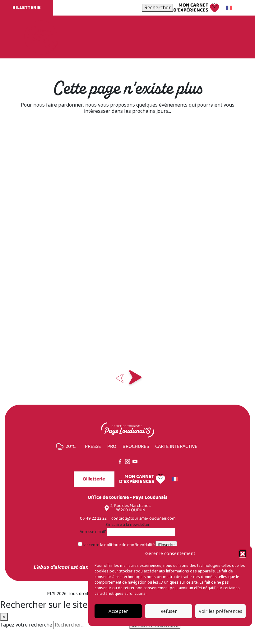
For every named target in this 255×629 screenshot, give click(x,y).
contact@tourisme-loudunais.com (143, 518)
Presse (93, 446)
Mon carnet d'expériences (190, 8)
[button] (242, 553)
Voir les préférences (220, 611)
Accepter (118, 611)
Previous (120, 378)
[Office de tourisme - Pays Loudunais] (40, 36)
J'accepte (118, 545)
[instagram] (127, 461)
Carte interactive (176, 446)
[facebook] (120, 461)
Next (135, 378)
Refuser (168, 611)
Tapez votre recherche (26, 625)
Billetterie (26, 7)
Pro (111, 446)
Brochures (136, 446)
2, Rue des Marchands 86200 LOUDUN (130, 508)
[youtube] (134, 461)
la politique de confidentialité (127, 545)
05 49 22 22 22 (93, 518)
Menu (220, 37)
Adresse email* (93, 532)
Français (230, 7)
